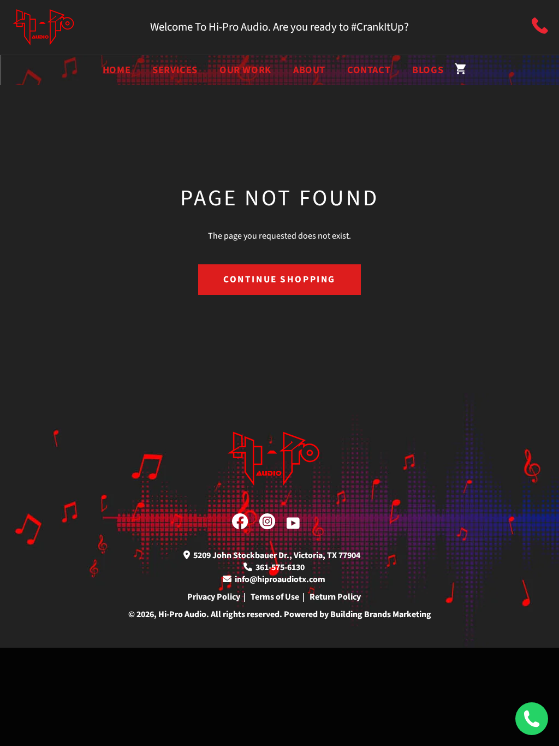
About (309, 70)
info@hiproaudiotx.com (278, 579)
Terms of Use (275, 597)
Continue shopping (279, 279)
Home (116, 70)
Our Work (245, 70)
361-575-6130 (278, 567)
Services (175, 70)
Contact (368, 70)
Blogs (427, 70)
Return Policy (335, 597)
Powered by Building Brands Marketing (357, 614)
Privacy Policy (213, 597)
